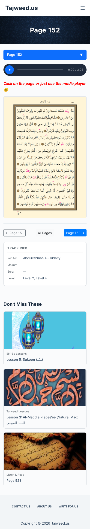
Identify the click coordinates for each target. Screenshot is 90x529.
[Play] (9, 69)
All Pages (45, 233)
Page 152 (45, 55)
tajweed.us (61, 523)
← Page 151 (15, 233)
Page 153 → (75, 233)
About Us (44, 506)
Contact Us (21, 506)
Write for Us (68, 506)
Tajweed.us (21, 7)
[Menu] (83, 8)
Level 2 (28, 278)
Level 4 (41, 278)
